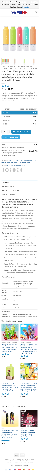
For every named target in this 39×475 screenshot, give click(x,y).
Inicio (4, 66)
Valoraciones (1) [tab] (8, 186)
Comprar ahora (11, 137)
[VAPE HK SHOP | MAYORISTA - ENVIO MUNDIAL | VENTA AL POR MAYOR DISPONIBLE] (19, 12)
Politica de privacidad (14, 462)
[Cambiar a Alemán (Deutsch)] (19, 469)
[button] (3, 12)
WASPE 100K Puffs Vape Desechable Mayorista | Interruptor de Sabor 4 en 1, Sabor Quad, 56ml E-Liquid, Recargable (9, 347)
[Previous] (4, 38)
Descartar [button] (25, 7)
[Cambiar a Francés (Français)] (14, 469)
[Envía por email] (14, 170)
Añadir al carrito (21, 132)
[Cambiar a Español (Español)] (33, 469)
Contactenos (28, 462)
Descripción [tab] (6, 182)
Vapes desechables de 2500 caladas (23, 68)
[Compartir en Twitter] (10, 170)
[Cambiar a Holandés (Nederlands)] (5, 469)
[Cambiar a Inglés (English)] (10, 469)
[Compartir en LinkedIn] (21, 170)
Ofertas (31, 459)
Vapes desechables (13, 160)
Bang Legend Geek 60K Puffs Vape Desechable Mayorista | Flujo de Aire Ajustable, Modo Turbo (28, 433)
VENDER (18, 459)
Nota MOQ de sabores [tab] (9, 194)
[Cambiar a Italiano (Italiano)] (24, 469)
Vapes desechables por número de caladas (18, 162)
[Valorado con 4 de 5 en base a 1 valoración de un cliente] (20, 86)
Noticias (25, 459)
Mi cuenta (7, 459)
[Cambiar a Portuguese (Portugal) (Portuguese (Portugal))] (28, 469)
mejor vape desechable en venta (16, 165)
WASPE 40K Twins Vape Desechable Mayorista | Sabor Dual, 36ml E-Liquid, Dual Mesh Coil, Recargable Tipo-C (10, 387)
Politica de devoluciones (19, 460)
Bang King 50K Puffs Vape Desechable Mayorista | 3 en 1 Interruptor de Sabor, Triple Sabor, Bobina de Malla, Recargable (10, 434)
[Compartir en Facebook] (7, 170)
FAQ (13, 459)
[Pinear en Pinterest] (17, 170)
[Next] (34, 38)
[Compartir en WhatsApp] (3, 170)
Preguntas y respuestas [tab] (10, 190)
